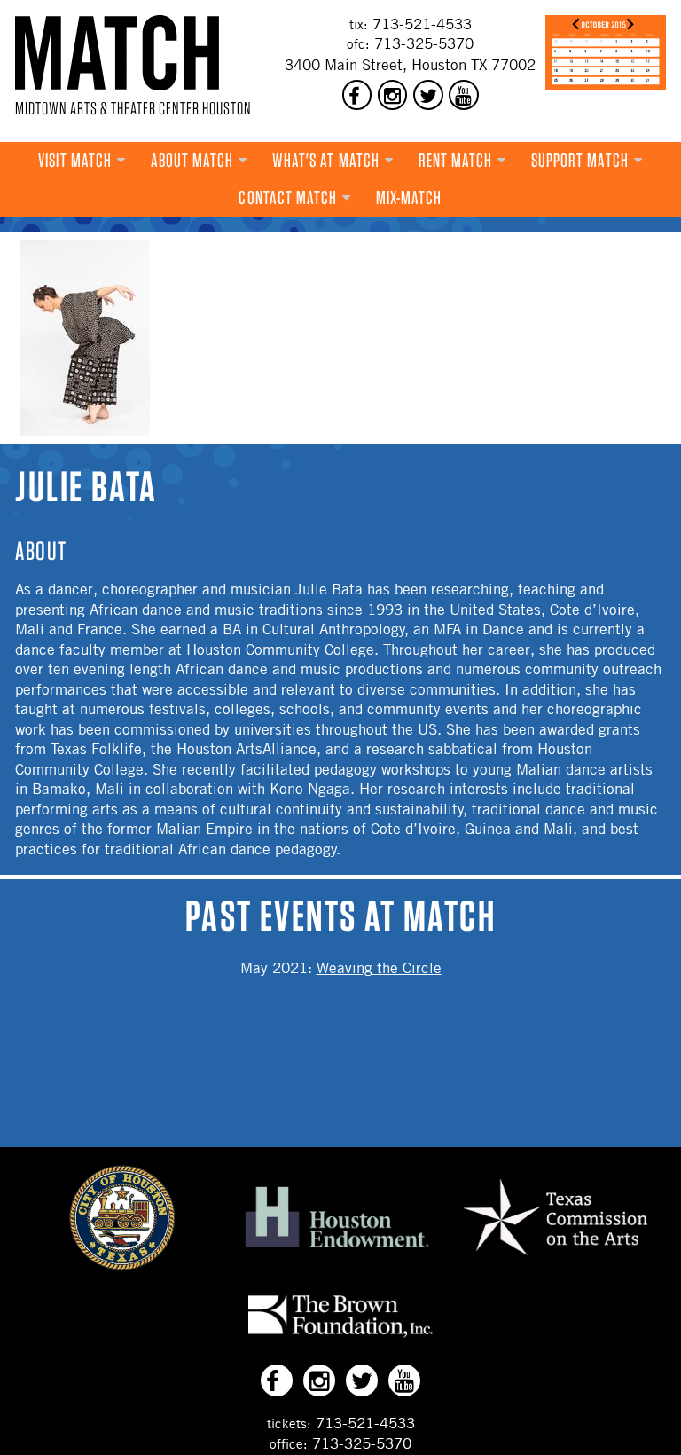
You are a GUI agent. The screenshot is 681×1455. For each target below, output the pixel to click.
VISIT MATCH (75, 160)
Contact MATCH (288, 197)
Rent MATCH (456, 160)
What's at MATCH (326, 160)
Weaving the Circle (379, 968)
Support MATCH (580, 160)
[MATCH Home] (117, 52)
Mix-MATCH (409, 197)
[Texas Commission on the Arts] (555, 1258)
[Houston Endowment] (337, 1248)
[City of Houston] (122, 1265)
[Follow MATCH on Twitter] (428, 95)
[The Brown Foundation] (340, 1337)
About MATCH (192, 160)
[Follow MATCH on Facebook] (357, 95)
